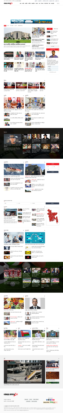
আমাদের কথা (26, 399)
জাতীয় (23, 3)
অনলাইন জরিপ (52, 49)
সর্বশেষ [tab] (50, 28)
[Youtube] (54, 400)
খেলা (39, 3)
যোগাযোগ (30, 399)
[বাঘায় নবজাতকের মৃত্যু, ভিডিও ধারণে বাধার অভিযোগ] (52, 32)
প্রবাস (19, 328)
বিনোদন (42, 3)
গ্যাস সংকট (11, 25)
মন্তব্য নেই (49, 70)
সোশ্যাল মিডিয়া (35, 328)
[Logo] (8, 3)
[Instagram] (52, 400)
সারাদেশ (37, 3)
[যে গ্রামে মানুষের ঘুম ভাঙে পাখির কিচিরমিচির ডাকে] (52, 39)
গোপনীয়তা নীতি (28, 401)
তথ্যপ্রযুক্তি (52, 3)
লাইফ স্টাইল (46, 3)
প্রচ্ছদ (20, 3)
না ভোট (49, 68)
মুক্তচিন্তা (26, 296)
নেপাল (8, 25)
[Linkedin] (50, 400)
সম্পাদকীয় (6, 296)
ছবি (4, 358)
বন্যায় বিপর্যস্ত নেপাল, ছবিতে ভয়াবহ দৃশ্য (11, 385)
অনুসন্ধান (53, 171)
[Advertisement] (31, 12)
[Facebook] (47, 400)
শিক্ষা (49, 3)
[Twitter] (48, 400)
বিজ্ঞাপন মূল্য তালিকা (34, 401)
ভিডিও (5, 80)
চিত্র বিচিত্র (5, 328)
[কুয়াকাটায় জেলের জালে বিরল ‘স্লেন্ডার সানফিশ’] (52, 43)
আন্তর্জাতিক (33, 3)
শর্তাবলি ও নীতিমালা (35, 399)
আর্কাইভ (52, 164)
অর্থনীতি (29, 3)
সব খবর (52, 46)
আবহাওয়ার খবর (20, 25)
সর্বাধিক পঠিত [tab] (56, 28)
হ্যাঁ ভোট (49, 66)
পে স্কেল (16, 25)
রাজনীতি (26, 3)
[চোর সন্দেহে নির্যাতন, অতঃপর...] (52, 36)
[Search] (57, 3)
